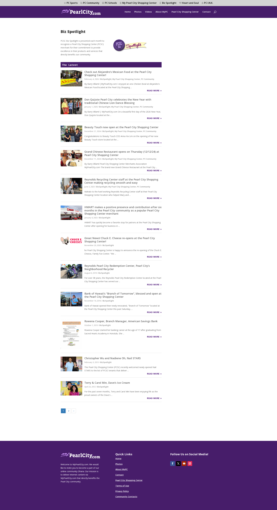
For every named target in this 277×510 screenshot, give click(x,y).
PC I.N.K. (208, 3)
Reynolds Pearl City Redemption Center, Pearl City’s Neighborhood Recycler (117, 267)
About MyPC (162, 12)
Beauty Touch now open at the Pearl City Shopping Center (121, 127)
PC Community (91, 3)
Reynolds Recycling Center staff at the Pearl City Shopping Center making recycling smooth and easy (121, 181)
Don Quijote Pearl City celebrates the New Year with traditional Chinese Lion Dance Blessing (117, 101)
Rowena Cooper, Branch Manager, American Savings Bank (121, 321)
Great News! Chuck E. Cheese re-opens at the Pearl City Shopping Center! (119, 239)
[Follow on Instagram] (190, 463)
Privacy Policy (122, 491)
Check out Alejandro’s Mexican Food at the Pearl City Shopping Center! (118, 73)
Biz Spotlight (169, 3)
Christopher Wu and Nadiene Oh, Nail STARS (112, 358)
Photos (137, 12)
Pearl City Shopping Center (185, 12)
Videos (148, 12)
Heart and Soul (190, 3)
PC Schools (111, 3)
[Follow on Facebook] (172, 463)
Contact (206, 12)
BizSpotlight (106, 79)
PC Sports (72, 3)
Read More (153, 90)
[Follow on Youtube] (184, 463)
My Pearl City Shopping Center (139, 3)
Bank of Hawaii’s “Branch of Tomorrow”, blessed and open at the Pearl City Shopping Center (122, 295)
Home (128, 12)
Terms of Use (122, 485)
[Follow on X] (178, 463)
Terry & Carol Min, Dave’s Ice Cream (107, 382)
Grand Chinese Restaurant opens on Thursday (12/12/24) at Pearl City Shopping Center (121, 153)
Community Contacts (126, 496)
